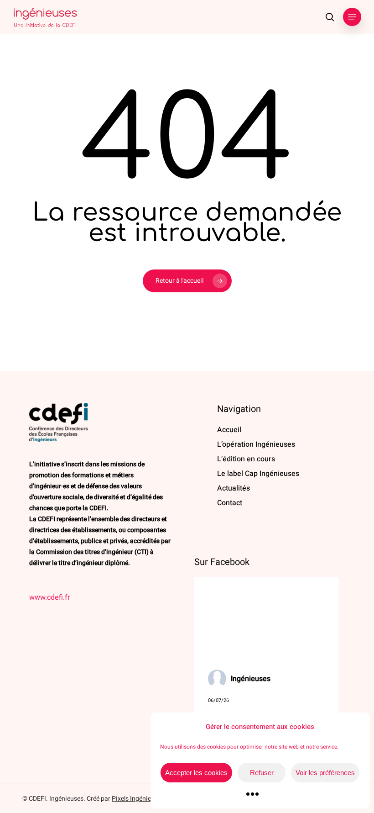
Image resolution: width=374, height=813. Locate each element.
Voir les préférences (325, 772)
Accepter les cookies (196, 772)
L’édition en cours (246, 459)
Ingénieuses (250, 678)
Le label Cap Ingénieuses (258, 473)
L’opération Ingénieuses (256, 444)
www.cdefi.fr (49, 597)
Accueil (229, 429)
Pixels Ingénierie (135, 798)
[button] (352, 16)
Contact (229, 502)
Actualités (233, 488)
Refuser (262, 772)
